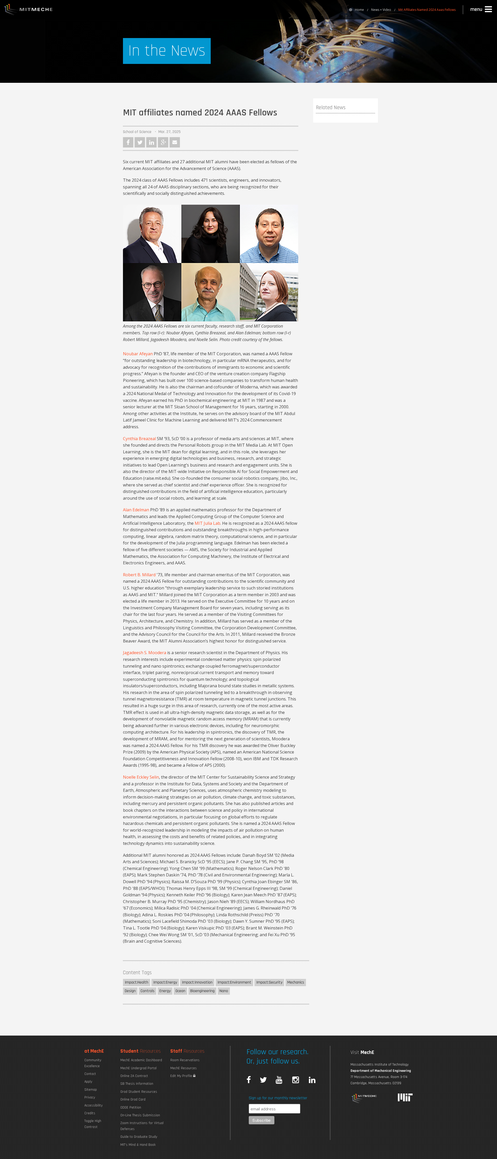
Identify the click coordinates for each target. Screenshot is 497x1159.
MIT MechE (28, 10)
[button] (481, 9)
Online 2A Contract (134, 1076)
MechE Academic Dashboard (141, 1060)
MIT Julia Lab (207, 523)
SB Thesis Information (136, 1083)
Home (359, 10)
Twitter (140, 142)
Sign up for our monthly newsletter (278, 1098)
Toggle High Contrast (92, 1124)
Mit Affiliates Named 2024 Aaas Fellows (427, 10)
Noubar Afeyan (138, 354)
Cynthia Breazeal (139, 438)
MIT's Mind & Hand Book (138, 1144)
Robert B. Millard (139, 575)
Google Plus (163, 142)
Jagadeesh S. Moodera (144, 652)
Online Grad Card (132, 1099)
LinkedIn (151, 142)
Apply (88, 1081)
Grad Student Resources (138, 1091)
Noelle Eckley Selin (141, 777)
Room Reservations (185, 1060)
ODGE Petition (130, 1107)
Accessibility (93, 1105)
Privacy (89, 1097)
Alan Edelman (136, 510)
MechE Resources (183, 1068)
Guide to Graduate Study (138, 1136)
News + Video (381, 10)
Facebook (128, 142)
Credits (89, 1113)
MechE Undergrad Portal (138, 1068)
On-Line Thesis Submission (140, 1115)
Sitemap (90, 1089)
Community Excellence (92, 1063)
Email (175, 142)
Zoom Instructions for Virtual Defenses (142, 1126)
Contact (90, 1074)
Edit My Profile (181, 1076)
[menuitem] (356, 9)
